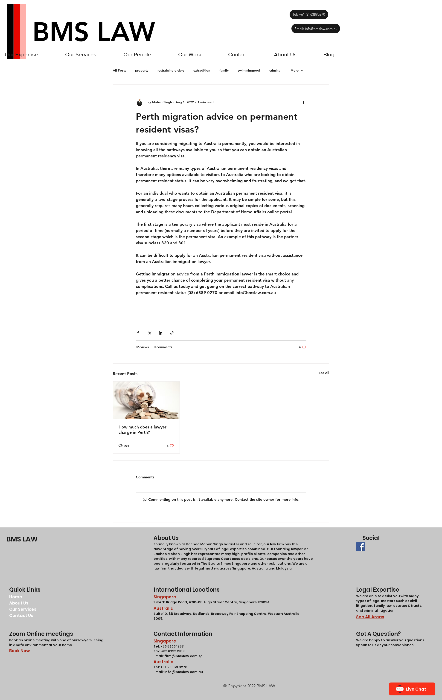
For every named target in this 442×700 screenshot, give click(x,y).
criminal (275, 70)
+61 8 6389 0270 (173, 667)
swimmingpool (249, 70)
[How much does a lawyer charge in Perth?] (146, 400)
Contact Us (21, 615)
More (295, 70)
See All (324, 373)
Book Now (19, 651)
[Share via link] (172, 333)
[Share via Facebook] (138, 333)
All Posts (119, 70)
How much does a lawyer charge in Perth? (142, 429)
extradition (201, 70)
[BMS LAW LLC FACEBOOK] (360, 546)
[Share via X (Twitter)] (149, 333)
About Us (18, 603)
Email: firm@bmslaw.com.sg (178, 656)
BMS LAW (22, 539)
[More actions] (303, 102)
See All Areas (370, 617)
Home (15, 597)
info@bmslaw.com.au (183, 672)
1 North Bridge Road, (171, 602)
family (224, 70)
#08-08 (196, 602)
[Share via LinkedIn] (160, 333)
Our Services (22, 609)
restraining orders (170, 70)
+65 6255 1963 (172, 646)
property (141, 70)
